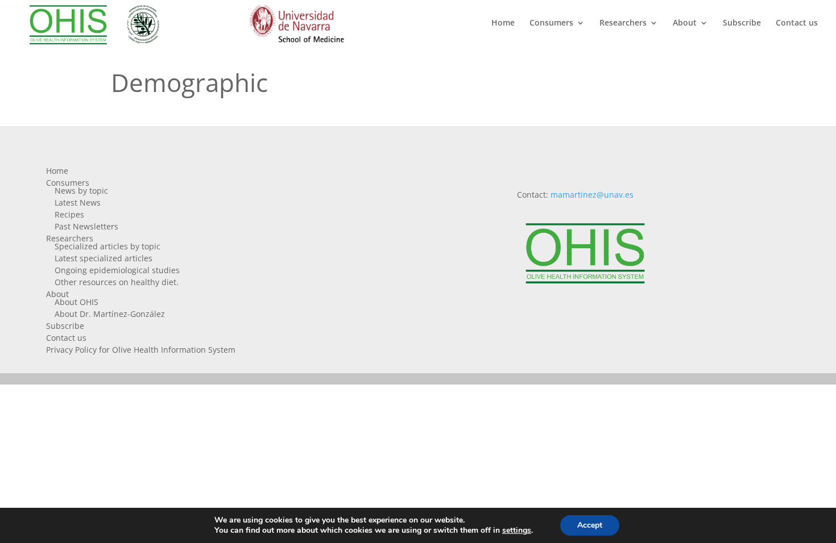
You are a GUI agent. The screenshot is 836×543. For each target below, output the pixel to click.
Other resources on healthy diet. (117, 282)
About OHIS (76, 301)
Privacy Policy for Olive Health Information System (140, 349)
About (685, 23)
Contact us (797, 23)
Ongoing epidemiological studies (117, 270)
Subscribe (742, 23)
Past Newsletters (86, 226)
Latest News (78, 202)
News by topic (81, 190)
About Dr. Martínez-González (110, 313)
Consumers (551, 23)
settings (516, 530)
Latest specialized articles (103, 258)
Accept (589, 525)
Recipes (69, 214)
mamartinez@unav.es (592, 194)
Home (503, 23)
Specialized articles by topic (107, 246)
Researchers (623, 23)
